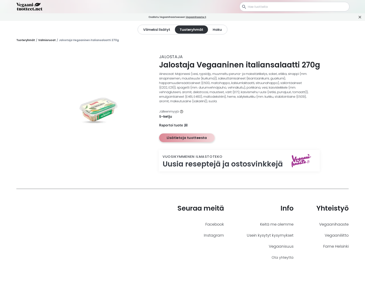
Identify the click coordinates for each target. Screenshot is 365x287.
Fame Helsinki (336, 246)
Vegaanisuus (281, 246)
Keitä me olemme (277, 224)
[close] (211, 17)
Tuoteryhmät (25, 40)
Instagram (214, 235)
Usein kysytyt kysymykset (270, 235)
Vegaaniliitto (337, 235)
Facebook (214, 224)
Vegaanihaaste (334, 224)
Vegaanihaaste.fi (196, 17)
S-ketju (165, 116)
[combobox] (294, 6)
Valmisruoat (47, 40)
